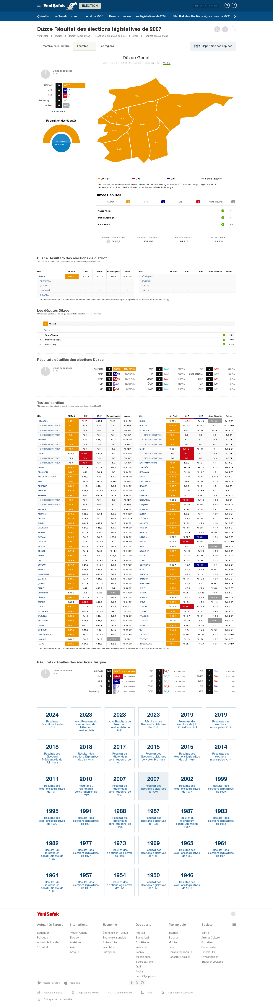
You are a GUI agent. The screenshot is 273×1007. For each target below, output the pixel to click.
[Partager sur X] (218, 29)
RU (215, 6)
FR (210, 6)
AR (206, 6)
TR (196, 6)
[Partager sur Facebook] (226, 29)
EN (201, 6)
